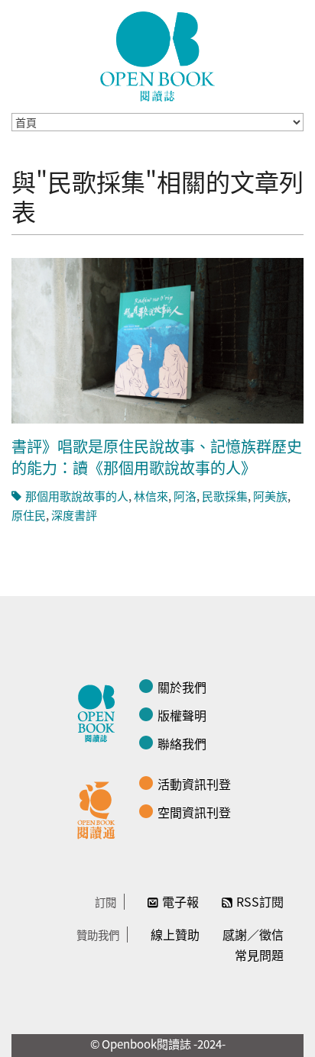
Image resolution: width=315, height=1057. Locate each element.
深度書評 (74, 515)
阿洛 (185, 496)
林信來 (151, 496)
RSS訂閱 (260, 901)
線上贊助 (175, 934)
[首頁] (157, 56)
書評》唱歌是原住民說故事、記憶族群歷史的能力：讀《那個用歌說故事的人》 (156, 457)
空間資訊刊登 (194, 812)
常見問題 (259, 955)
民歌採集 (225, 496)
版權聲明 (182, 715)
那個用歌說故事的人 (76, 496)
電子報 (180, 901)
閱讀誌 (100, 711)
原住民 (28, 515)
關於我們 (182, 687)
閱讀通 (100, 808)
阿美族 (270, 496)
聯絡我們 (182, 743)
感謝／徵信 (253, 934)
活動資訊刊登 (194, 784)
